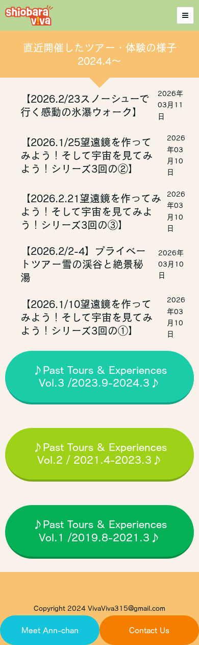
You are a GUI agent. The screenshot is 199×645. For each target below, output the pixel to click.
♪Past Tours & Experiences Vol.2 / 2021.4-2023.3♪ (99, 453)
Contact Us (149, 630)
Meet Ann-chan (50, 630)
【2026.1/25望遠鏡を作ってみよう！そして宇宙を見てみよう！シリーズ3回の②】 (86, 155)
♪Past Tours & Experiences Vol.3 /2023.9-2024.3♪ (99, 376)
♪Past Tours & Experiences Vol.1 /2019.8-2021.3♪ (99, 530)
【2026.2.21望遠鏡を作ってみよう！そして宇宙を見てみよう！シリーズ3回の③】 (90, 211)
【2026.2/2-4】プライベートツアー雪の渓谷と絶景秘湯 (83, 264)
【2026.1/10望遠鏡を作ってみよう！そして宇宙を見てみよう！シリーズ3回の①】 (86, 317)
